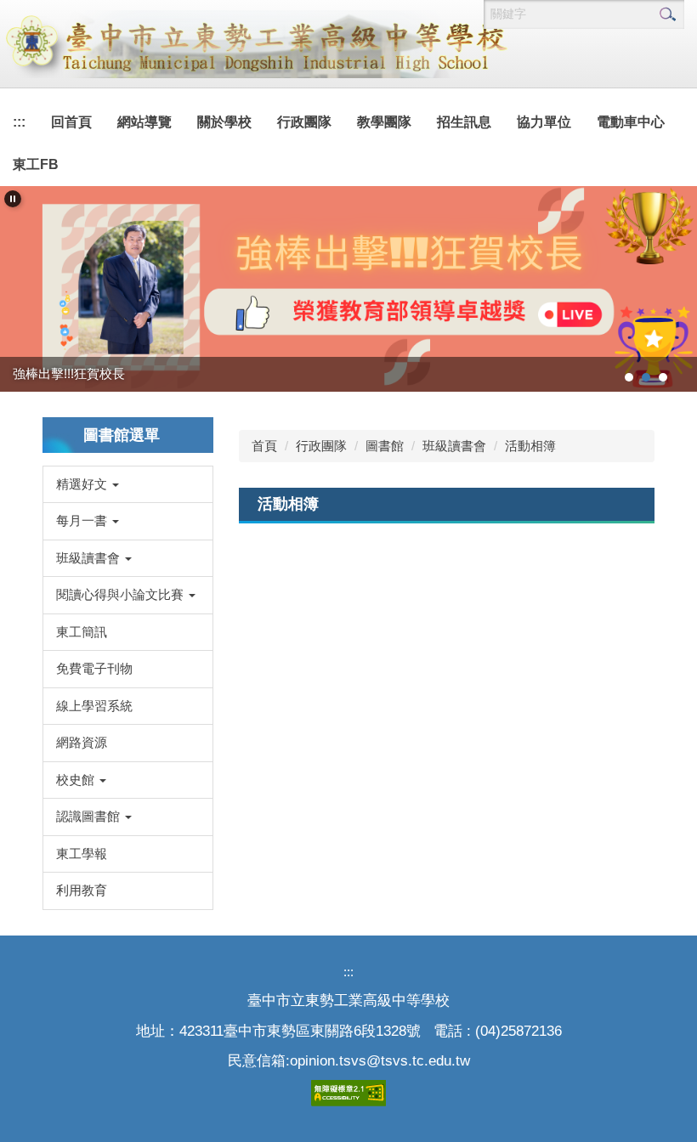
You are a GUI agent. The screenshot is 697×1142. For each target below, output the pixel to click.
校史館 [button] (77, 779)
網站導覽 (144, 122)
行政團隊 (321, 445)
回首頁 (71, 122)
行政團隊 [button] (304, 122)
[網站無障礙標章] (348, 1092)
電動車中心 (631, 122)
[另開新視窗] (348, 289)
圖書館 (385, 445)
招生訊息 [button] (464, 122)
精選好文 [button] (83, 484)
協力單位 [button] (544, 122)
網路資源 (81, 742)
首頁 (264, 445)
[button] (12, 198)
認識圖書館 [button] (89, 816)
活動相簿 (530, 445)
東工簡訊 (81, 632)
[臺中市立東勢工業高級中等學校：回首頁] (255, 44)
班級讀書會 (454, 445)
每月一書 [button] (83, 520)
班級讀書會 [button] (89, 558)
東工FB (36, 164)
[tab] (629, 377)
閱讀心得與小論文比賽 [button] (121, 594)
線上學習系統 (94, 705)
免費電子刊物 (94, 668)
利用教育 (81, 890)
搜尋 (667, 14)
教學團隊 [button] (384, 122)
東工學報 (81, 853)
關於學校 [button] (224, 122)
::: (19, 122)
